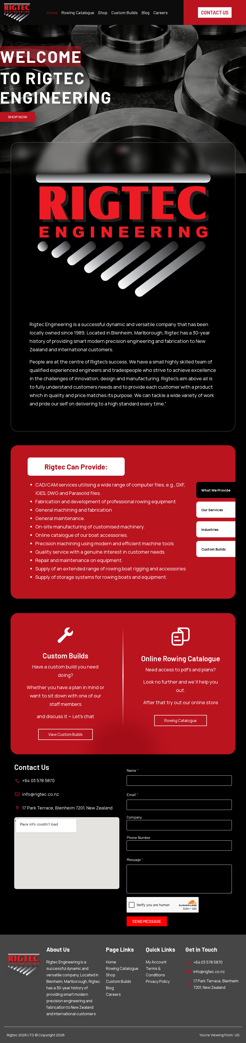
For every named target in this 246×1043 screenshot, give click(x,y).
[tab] (215, 490)
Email (132, 794)
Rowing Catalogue (77, 12)
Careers (160, 12)
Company (134, 817)
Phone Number (138, 837)
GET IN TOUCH (20, 116)
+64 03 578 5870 (38, 780)
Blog (145, 12)
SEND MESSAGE (146, 921)
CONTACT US (214, 12)
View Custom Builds (65, 734)
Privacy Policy (158, 981)
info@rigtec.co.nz (40, 794)
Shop (102, 12)
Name (133, 770)
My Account (156, 962)
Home (52, 12)
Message (135, 859)
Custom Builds (124, 12)
